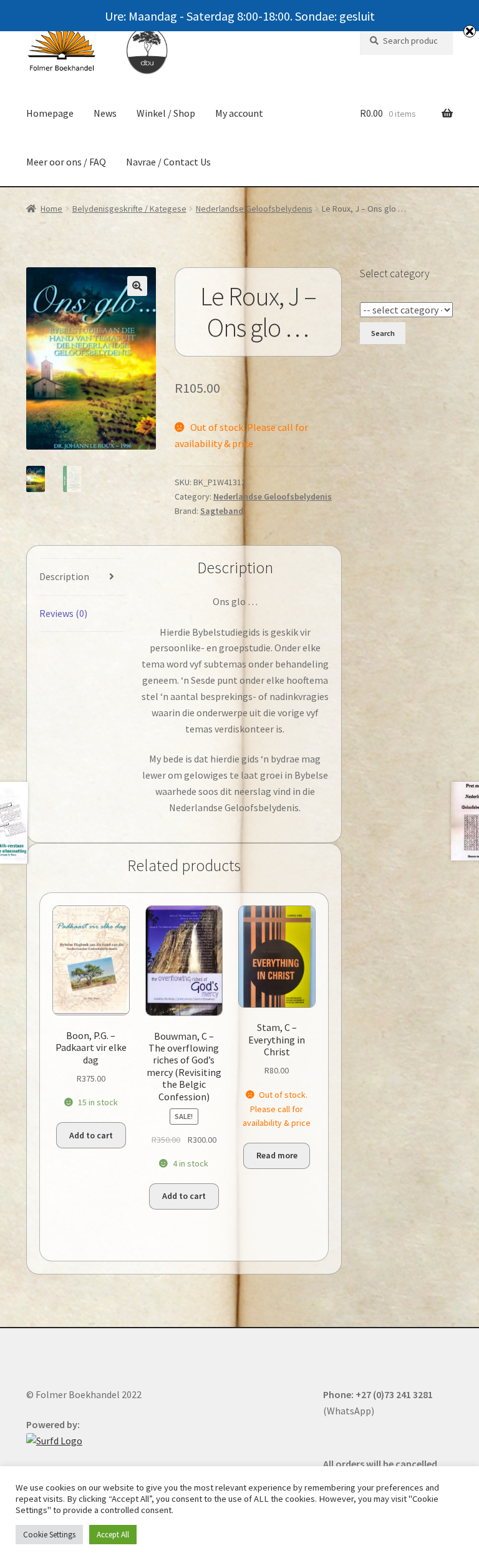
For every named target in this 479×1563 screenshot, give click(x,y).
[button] (137, 286)
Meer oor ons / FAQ (66, 161)
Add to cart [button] (91, 1135)
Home (51, 208)
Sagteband (221, 510)
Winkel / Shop (166, 113)
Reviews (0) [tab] (63, 613)
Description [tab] (64, 576)
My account (239, 113)
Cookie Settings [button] (49, 1534)
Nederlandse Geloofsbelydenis (254, 208)
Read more (277, 1155)
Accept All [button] (113, 1534)
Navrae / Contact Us (168, 161)
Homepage (50, 113)
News (105, 113)
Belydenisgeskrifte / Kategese (129, 208)
